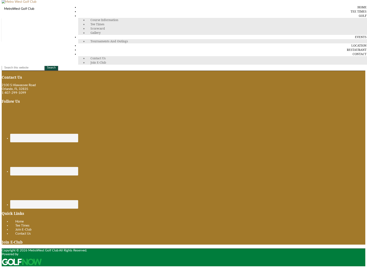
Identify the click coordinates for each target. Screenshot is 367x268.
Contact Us (23, 233)
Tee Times (22, 225)
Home (19, 221)
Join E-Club (23, 229)
